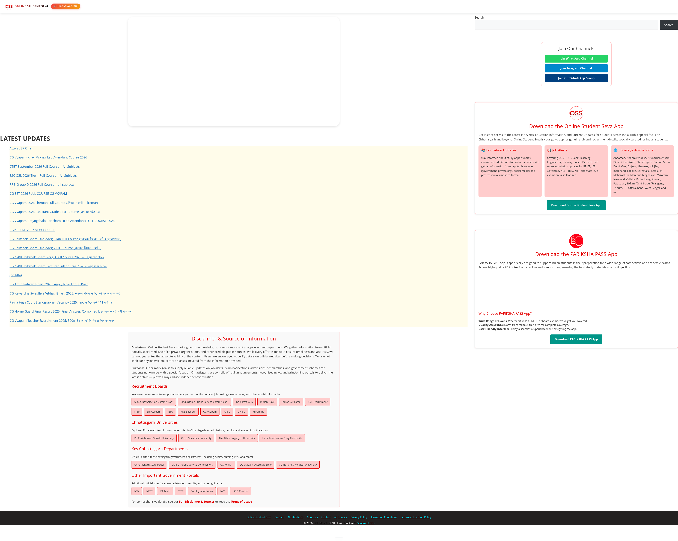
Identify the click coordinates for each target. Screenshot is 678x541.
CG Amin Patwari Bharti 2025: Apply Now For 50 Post (49, 284)
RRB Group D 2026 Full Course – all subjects (42, 184)
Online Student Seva (259, 517)
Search (479, 17)
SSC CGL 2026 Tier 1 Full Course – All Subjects (43, 175)
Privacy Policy (358, 517)
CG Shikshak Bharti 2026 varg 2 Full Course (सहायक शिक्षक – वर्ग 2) (55, 248)
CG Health (226, 464)
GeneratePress (365, 523)
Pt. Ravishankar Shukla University (154, 438)
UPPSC (241, 411)
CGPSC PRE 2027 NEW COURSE (32, 230)
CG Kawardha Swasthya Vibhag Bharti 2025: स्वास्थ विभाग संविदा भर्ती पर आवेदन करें (65, 293)
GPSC (227, 411)
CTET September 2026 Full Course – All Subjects (45, 166)
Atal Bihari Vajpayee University (237, 438)
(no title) (16, 275)
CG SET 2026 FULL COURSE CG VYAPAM (38, 193)
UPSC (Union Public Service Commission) (204, 402)
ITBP (136, 411)
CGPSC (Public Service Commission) (192, 464)
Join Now (134, 102)
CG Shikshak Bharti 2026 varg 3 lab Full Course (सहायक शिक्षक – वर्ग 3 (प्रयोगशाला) (65, 239)
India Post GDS (244, 402)
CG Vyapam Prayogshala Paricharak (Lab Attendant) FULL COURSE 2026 (62, 221)
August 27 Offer (21, 148)
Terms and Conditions (384, 517)
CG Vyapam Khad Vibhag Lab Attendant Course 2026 (48, 157)
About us (312, 517)
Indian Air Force (291, 402)
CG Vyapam (210, 411)
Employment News (202, 491)
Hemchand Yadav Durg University (282, 438)
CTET (180, 491)
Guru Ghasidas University (196, 438)
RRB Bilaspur (188, 411)
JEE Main (165, 491)
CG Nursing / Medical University (298, 464)
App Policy (340, 517)
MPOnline (258, 411)
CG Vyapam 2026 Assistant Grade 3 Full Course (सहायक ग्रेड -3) (55, 212)
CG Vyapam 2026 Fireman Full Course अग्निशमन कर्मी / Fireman (54, 203)
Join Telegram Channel (576, 68)
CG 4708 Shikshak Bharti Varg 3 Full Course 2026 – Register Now (57, 257)
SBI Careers (153, 411)
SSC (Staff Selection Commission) (153, 402)
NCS (222, 491)
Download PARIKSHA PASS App (576, 339)
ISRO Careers (240, 491)
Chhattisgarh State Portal (149, 464)
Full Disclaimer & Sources (197, 502)
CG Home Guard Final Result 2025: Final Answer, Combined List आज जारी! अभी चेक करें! (71, 311)
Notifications (295, 517)
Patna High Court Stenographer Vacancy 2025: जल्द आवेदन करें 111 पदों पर (61, 302)
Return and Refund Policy (416, 517)
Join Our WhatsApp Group (576, 78)
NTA (136, 491)
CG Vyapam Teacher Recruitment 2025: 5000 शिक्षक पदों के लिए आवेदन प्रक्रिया (62, 320)
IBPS (170, 411)
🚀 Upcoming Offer (65, 6)
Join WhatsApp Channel (576, 58)
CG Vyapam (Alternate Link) (256, 464)
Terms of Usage (242, 502)
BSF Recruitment (318, 402)
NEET (149, 491)
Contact (326, 517)
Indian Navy (267, 402)
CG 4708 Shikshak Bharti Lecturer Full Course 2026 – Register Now (58, 266)
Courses (279, 517)
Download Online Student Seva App (576, 205)
